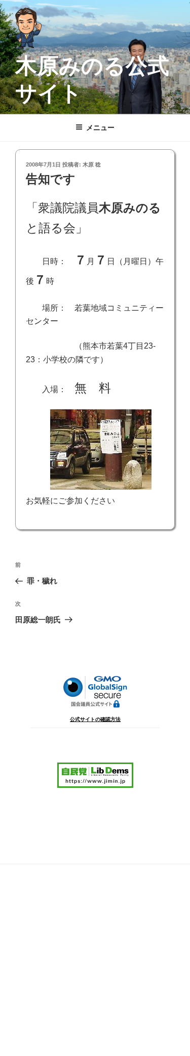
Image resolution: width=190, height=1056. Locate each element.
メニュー (100, 127)
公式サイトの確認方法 (95, 719)
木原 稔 (92, 164)
